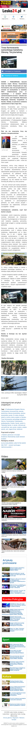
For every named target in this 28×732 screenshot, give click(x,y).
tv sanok (14, 425)
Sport (6, 639)
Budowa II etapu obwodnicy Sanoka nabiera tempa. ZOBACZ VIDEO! (17, 569)
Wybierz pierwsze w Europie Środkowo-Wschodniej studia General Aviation (13, 437)
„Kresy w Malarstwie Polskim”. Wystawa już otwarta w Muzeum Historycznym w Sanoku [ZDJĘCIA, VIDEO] (18, 688)
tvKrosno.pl (21, 425)
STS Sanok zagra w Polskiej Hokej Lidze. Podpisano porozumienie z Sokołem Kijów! (17, 663)
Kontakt (14, 719)
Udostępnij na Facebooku (12, 71)
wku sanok (13, 427)
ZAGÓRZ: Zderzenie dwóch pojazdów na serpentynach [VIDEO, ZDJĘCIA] (11, 503)
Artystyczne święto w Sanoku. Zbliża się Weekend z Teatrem (18, 704)
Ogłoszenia (5, 18)
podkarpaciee (5, 423)
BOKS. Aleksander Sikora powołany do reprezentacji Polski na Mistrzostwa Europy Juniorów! (18, 646)
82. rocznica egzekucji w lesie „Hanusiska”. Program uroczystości (18, 694)
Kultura (7, 676)
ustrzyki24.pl (5, 427)
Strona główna (7, 718)
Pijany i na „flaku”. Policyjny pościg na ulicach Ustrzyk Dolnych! (17, 630)
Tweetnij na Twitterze (11, 75)
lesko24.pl (4, 413)
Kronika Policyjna (13, 599)
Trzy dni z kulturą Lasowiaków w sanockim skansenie (18, 699)
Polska (12, 423)
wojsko (19, 427)
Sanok (17, 423)
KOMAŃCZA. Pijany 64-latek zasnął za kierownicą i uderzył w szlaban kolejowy (18, 605)
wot (7, 429)
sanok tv (22, 423)
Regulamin (16, 718)
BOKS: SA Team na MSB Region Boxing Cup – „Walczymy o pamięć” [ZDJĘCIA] (18, 586)
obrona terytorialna (14, 413)
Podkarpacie (18, 421)
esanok (21, 411)
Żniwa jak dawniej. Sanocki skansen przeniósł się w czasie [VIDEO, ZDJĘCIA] (17, 657)
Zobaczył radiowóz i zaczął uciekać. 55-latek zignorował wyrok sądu (17, 574)
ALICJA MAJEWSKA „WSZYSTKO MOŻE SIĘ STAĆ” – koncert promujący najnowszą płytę (13, 445)
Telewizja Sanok (6, 425)
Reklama (22, 18)
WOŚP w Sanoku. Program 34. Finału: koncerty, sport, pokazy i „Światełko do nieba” (18, 592)
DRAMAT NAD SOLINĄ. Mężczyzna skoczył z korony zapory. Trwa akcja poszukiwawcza (17, 618)
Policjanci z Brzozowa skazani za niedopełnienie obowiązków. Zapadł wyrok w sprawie (18, 580)
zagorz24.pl (12, 429)
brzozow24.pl (14, 411)
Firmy (13, 18)
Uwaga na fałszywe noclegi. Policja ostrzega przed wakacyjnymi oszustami (17, 624)
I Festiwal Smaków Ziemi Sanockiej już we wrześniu (17, 681)
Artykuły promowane (10, 561)
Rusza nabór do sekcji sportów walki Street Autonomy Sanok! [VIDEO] (17, 652)
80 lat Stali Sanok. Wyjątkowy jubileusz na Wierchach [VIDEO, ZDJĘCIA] (17, 669)
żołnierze (19, 429)
